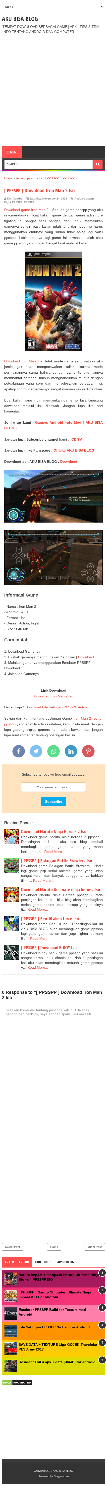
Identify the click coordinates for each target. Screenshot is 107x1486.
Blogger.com (61, 1476)
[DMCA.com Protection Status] (17, 1384)
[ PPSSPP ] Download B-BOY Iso (49, 947)
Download (68, 462)
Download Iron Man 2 (21, 361)
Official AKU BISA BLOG (74, 450)
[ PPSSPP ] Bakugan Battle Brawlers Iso (56, 861)
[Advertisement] (53, 90)
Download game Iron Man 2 (26, 210)
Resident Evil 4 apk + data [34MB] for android (57, 1362)
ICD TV (76, 439)
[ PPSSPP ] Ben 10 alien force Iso (50, 919)
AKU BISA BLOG (20, 18)
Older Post (95, 1246)
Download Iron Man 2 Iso (53, 696)
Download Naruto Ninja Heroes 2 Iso (53, 831)
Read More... (54, 852)
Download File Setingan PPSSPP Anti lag (57, 707)
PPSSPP (29, 202)
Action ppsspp (84, 198)
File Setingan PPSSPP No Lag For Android (54, 1327)
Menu (13, 152)
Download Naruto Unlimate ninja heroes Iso (60, 889)
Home (54, 1246)
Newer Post (12, 1246)
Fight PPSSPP (13, 202)
